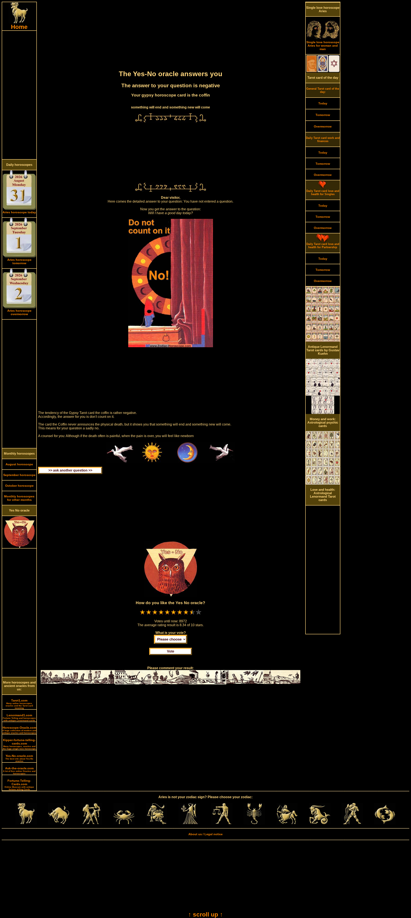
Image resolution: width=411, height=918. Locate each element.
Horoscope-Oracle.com (19, 730)
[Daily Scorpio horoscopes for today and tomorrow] (254, 823)
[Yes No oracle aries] (19, 547)
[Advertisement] (19, 95)
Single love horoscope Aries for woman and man (322, 45)
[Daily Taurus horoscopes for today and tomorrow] (59, 823)
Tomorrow (323, 115)
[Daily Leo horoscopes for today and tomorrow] (156, 823)
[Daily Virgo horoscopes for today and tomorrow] (189, 823)
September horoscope (19, 475)
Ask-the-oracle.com (19, 771)
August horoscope (19, 464)
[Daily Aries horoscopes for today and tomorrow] (26, 823)
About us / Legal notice (205, 834)
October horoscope (19, 485)
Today (322, 103)
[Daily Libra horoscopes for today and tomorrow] (221, 823)
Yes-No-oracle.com (19, 758)
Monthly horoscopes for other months (19, 498)
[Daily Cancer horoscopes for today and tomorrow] (124, 823)
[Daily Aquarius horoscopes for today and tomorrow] (352, 823)
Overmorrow (323, 126)
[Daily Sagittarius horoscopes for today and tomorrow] (287, 823)
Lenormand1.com (19, 717)
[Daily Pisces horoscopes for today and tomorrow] (385, 823)
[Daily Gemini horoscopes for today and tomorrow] (91, 823)
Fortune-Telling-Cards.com (19, 784)
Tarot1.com (19, 704)
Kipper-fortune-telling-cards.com (19, 744)
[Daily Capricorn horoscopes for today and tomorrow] (319, 823)
